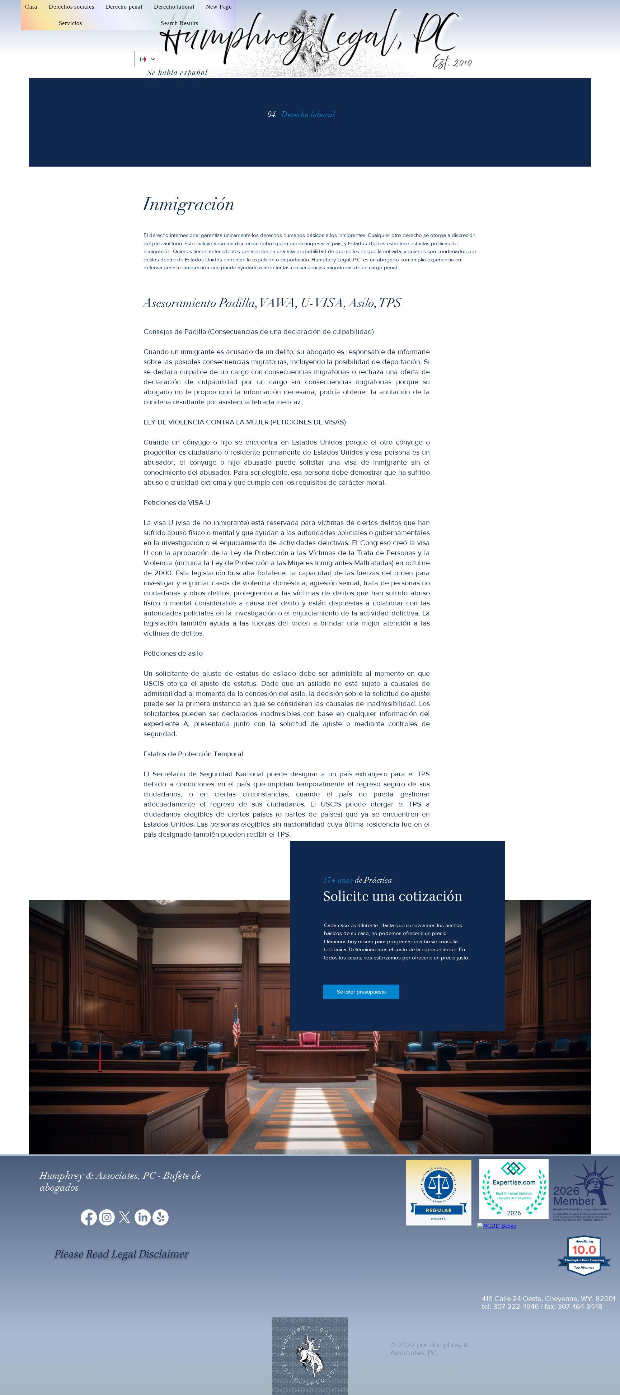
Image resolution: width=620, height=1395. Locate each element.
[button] (70, 23)
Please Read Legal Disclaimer (121, 1254)
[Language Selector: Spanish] (147, 59)
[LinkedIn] (143, 1217)
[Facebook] (89, 1217)
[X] (125, 1217)
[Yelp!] (160, 1217)
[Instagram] (107, 1217)
